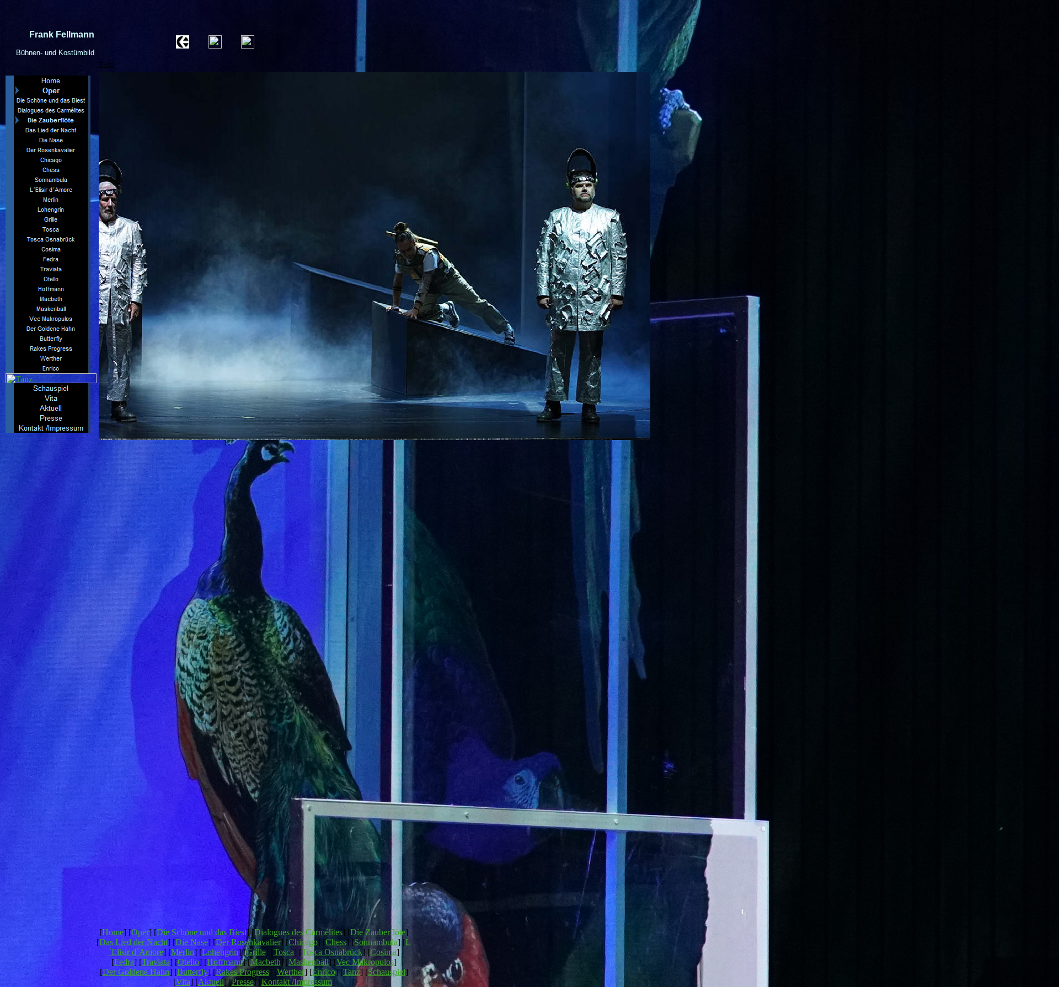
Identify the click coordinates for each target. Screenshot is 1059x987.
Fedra (124, 962)
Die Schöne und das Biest (202, 932)
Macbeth (265, 962)
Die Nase (191, 942)
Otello (188, 962)
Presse (243, 981)
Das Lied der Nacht (133, 942)
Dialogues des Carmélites (298, 932)
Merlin (182, 952)
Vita (183, 981)
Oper (140, 932)
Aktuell (211, 981)
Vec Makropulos (365, 962)
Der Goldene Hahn (136, 972)
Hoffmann (225, 962)
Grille (256, 952)
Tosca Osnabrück (332, 952)
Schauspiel (386, 972)
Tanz (351, 972)
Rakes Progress (242, 972)
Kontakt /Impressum (296, 981)
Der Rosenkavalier (248, 942)
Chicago (303, 942)
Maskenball (308, 962)
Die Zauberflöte (377, 932)
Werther (290, 972)
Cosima (383, 952)
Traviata (156, 962)
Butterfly (192, 972)
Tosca (284, 952)
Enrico (323, 972)
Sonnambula (376, 942)
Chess (335, 942)
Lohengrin (220, 952)
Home (113, 932)
